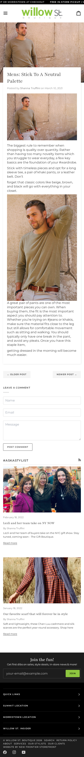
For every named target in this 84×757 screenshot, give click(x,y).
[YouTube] (23, 752)
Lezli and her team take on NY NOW (29, 523)
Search (49, 740)
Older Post (17, 374)
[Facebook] (5, 752)
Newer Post (67, 374)
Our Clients (56, 743)
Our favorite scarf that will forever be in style (35, 614)
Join (73, 673)
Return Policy (66, 740)
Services (20, 743)
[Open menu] (9, 13)
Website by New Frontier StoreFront (29, 747)
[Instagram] (14, 752)
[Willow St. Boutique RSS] (79, 460)
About (7, 743)
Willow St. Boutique (21, 740)
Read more (10, 543)
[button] (42, 247)
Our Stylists (37, 743)
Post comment (17, 447)
